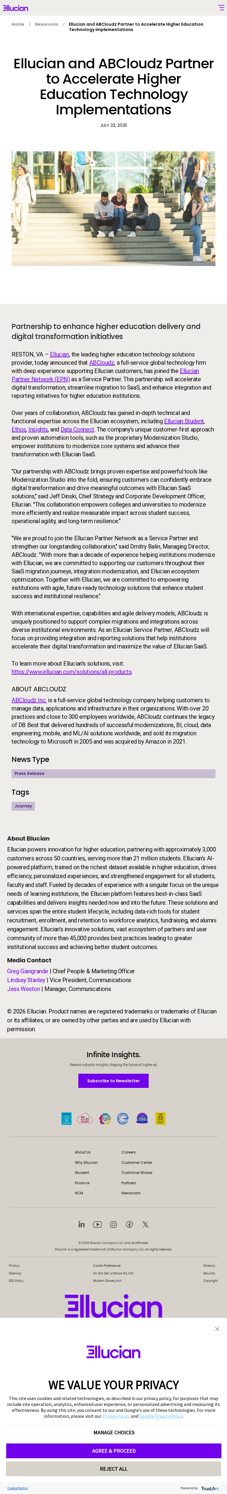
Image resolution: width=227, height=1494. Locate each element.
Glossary (209, 1265)
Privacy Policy (116, 1416)
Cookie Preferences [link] (107, 1265)
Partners (128, 1182)
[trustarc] (210, 1488)
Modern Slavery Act (107, 1281)
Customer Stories (137, 1172)
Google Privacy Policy (160, 1416)
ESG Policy (16, 1281)
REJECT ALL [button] (113, 1468)
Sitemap (15, 1273)
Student (82, 1172)
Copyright (210, 1281)
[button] (217, 1328)
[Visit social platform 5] (145, 1224)
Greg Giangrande (27, 971)
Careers (128, 1152)
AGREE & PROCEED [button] (114, 1450)
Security (209, 1273)
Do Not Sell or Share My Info (113, 1273)
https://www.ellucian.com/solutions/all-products (72, 671)
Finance (82, 1182)
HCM (79, 1192)
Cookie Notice (17, 1488)
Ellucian (59, 354)
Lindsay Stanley (26, 980)
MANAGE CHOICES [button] (113, 1432)
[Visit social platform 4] (129, 1224)
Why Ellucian (86, 1162)
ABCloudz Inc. (29, 700)
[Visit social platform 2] (98, 1224)
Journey (23, 806)
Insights (38, 429)
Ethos (19, 429)
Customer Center (136, 1162)
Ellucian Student (184, 421)
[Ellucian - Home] (113, 1306)
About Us (83, 1152)
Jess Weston (23, 988)
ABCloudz (101, 362)
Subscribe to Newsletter (113, 1081)
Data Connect (77, 429)
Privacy (14, 1265)
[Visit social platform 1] (82, 1224)
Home (18, 24)
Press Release (29, 773)
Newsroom (46, 24)
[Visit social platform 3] (113, 1224)
